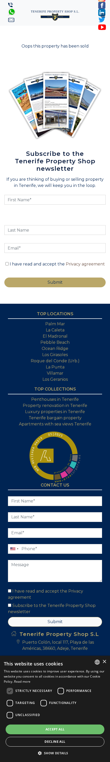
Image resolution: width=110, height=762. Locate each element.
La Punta (55, 367)
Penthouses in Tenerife (55, 399)
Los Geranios (55, 379)
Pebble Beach (55, 342)
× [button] (104, 662)
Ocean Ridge (55, 348)
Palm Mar (55, 323)
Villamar (55, 373)
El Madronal (55, 336)
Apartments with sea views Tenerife (55, 424)
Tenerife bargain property (55, 417)
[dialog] (55, 709)
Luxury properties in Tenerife (55, 411)
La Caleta (55, 330)
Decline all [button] (55, 741)
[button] (55, 753)
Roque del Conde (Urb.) (55, 360)
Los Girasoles (55, 354)
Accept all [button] (55, 729)
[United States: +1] (14, 549)
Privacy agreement (85, 264)
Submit (55, 621)
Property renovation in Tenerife (55, 405)
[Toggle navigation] (103, 15)
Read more (22, 681)
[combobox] (97, 662)
